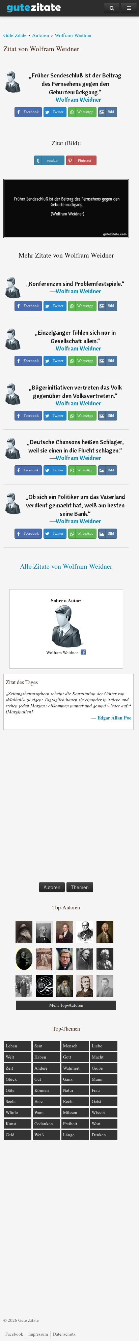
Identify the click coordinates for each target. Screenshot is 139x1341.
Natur (68, 1090)
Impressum (38, 1334)
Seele (11, 1101)
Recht (68, 1101)
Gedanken (43, 1123)
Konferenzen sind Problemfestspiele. (75, 284)
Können (41, 1090)
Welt (10, 1057)
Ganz (68, 1079)
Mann (97, 1079)
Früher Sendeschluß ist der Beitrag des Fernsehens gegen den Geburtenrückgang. (76, 83)
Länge (69, 1135)
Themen (80, 887)
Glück (11, 1079)
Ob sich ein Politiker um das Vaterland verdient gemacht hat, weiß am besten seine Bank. (75, 505)
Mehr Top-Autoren (66, 1005)
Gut (37, 1079)
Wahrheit (71, 1068)
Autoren (52, 887)
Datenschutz (64, 1334)
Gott (67, 1057)
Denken (99, 1135)
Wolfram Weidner (78, 99)
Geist (96, 1101)
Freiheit (70, 1123)
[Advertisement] (69, 807)
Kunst (11, 1123)
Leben (11, 1046)
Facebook (14, 1334)
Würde (12, 1112)
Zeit (9, 1068)
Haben (40, 1057)
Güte (10, 1090)
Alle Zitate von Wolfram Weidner (66, 566)
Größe (97, 1068)
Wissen (98, 1112)
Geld (10, 1135)
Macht (98, 1057)
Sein (38, 1046)
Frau (96, 1090)
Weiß (39, 1135)
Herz (38, 1101)
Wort (96, 1123)
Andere (41, 1068)
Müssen (70, 1112)
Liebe (97, 1046)
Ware (39, 1112)
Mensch (70, 1046)
